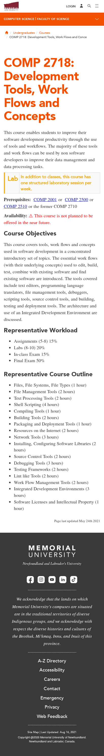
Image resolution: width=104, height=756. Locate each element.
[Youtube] (52, 579)
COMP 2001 (45, 199)
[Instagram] (41, 579)
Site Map (33, 732)
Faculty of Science (53, 19)
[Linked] (62, 579)
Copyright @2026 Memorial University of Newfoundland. (52, 737)
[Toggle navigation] (97, 6)
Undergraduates (24, 33)
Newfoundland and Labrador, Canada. (52, 741)
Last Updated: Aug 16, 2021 (58, 732)
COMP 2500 (76, 199)
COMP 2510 (15, 206)
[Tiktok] (73, 579)
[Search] (89, 6)
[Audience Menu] (81, 6)
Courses (44, 33)
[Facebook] (30, 579)
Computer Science (19, 19)
